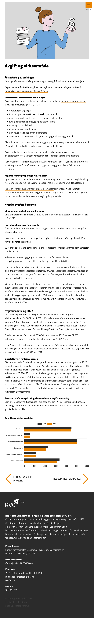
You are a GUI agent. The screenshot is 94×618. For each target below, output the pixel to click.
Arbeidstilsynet (54, 523)
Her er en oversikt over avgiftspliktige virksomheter (29, 188)
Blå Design (29, 598)
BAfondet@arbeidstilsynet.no (19, 576)
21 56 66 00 (10, 573)
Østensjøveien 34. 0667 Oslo (19, 563)
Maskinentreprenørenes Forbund (21, 530)
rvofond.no (10, 580)
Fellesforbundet (77, 530)
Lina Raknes (22, 602)
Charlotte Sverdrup (20, 605)
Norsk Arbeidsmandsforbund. (19, 534)
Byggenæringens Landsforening (48, 526)
